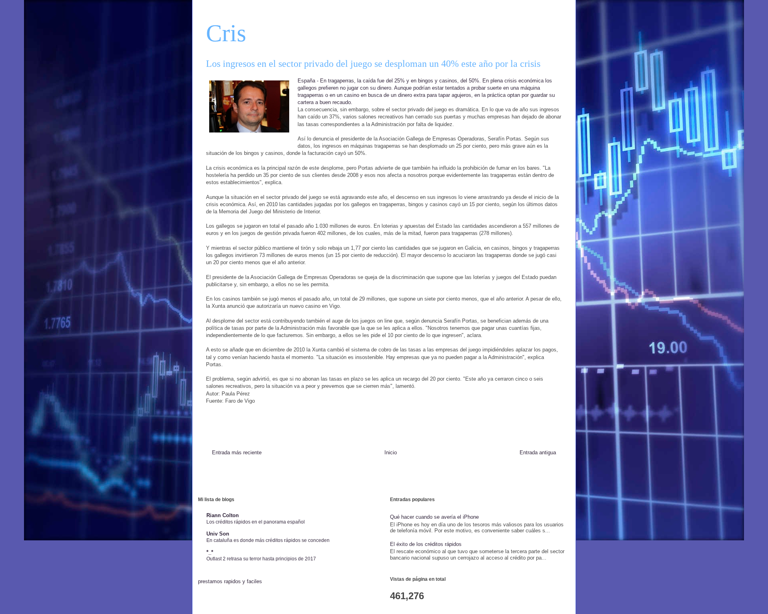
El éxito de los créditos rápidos (426, 544)
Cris (226, 33)
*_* (209, 552)
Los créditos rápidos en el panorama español (255, 522)
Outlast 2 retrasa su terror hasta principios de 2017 (261, 559)
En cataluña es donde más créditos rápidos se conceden (268, 540)
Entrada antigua (538, 452)
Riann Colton (222, 515)
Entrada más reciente (237, 452)
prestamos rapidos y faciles (230, 581)
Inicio (390, 452)
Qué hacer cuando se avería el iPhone (434, 517)
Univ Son (217, 534)
